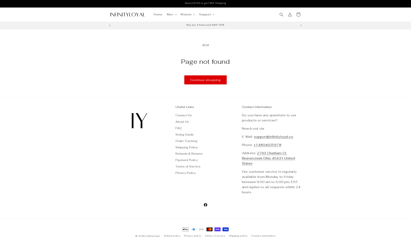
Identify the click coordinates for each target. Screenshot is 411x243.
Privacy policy (192, 235)
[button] (171, 15)
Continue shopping (205, 80)
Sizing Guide (184, 134)
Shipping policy (238, 235)
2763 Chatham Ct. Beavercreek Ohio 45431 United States (268, 158)
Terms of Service (188, 166)
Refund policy (172, 235)
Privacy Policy (185, 173)
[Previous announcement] (109, 25)
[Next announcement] (301, 25)
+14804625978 (267, 145)
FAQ (178, 128)
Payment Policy (186, 160)
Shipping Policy (186, 147)
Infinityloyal (153, 236)
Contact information (263, 235)
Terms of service (215, 235)
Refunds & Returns (188, 153)
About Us (182, 122)
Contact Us (183, 115)
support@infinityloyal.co (273, 137)
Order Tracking (186, 141)
